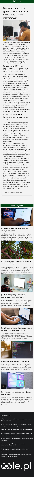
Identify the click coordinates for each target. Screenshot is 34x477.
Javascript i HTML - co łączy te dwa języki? (15, 361)
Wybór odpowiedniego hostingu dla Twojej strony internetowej (16, 429)
